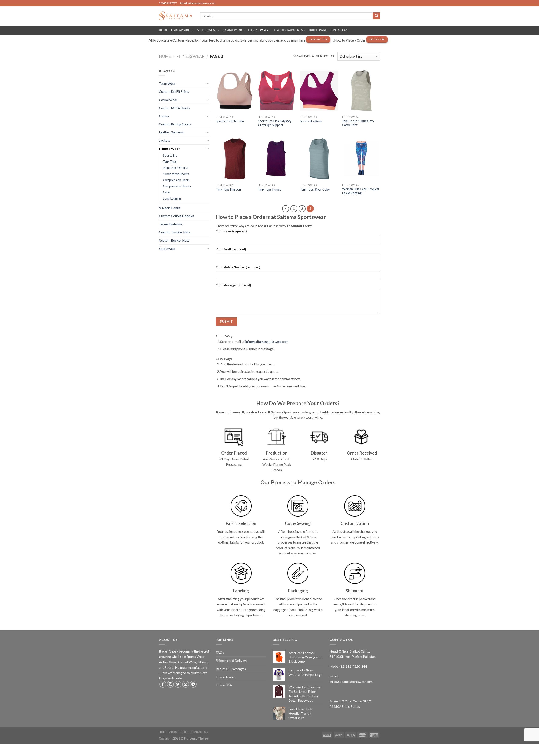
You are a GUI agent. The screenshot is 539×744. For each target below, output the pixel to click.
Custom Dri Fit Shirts (174, 91)
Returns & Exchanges (231, 669)
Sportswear (207, 30)
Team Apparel (181, 30)
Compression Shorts (177, 186)
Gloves (164, 116)
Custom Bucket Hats (174, 240)
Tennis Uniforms (171, 224)
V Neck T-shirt (169, 208)
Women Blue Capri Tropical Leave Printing (360, 191)
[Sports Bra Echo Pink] (235, 90)
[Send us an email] (185, 684)
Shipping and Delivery (231, 660)
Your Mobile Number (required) (238, 267)
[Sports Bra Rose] (319, 90)
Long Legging (172, 198)
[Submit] (376, 16)
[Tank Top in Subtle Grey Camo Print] (361, 90)
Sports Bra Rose (311, 121)
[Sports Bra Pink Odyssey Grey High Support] (277, 90)
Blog (184, 731)
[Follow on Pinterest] (193, 684)
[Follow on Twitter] (178, 684)
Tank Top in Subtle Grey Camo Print (358, 123)
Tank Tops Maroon (228, 189)
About (174, 731)
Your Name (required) (231, 231)
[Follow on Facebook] (162, 684)
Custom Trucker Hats (174, 232)
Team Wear (167, 83)
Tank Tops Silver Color (315, 189)
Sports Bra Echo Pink (230, 121)
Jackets (164, 140)
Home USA (224, 685)
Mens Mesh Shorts (175, 168)
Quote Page (318, 30)
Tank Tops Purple (269, 189)
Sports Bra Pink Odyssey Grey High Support (274, 123)
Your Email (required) (231, 249)
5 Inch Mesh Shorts (176, 174)
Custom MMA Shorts (174, 108)
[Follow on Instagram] (170, 684)
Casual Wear (232, 30)
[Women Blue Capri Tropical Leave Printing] (361, 159)
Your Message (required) (233, 285)
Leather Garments (288, 30)
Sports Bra (170, 155)
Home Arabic (225, 677)
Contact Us (339, 30)
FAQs (220, 652)
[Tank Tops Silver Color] (319, 159)
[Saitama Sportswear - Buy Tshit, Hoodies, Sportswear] (176, 15)
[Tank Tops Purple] (277, 159)
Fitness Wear (258, 30)
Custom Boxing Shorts (175, 124)
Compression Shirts (176, 180)
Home (163, 30)
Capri (166, 192)
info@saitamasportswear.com (266, 341)
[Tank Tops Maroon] (235, 159)
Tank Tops (170, 161)
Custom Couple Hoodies (176, 216)
